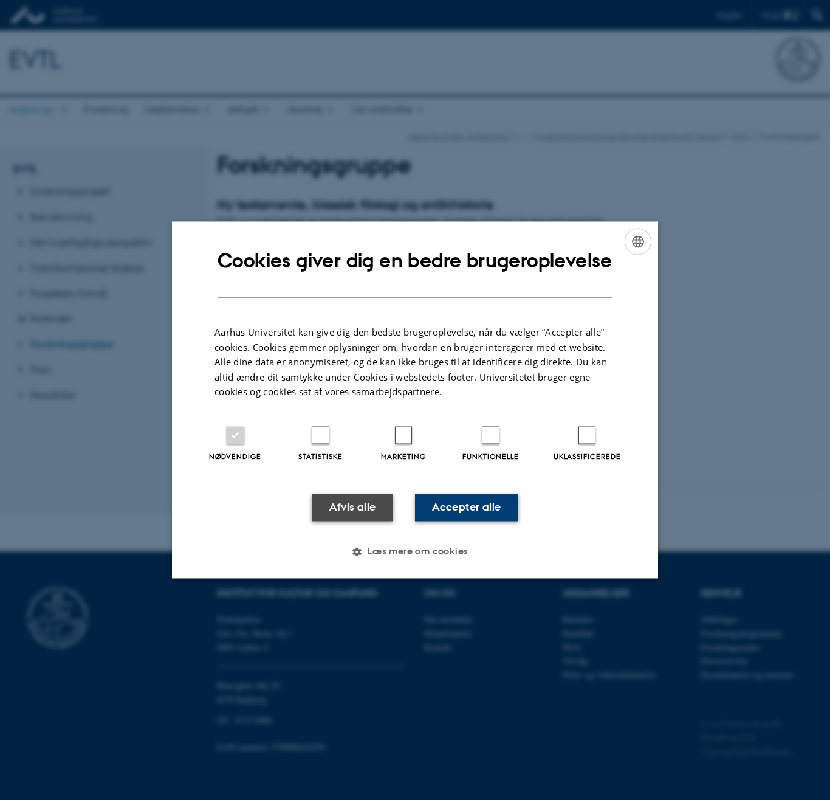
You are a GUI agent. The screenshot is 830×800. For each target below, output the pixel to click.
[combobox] (638, 241)
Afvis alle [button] (352, 507)
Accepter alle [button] (466, 507)
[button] (415, 552)
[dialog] (415, 399)
